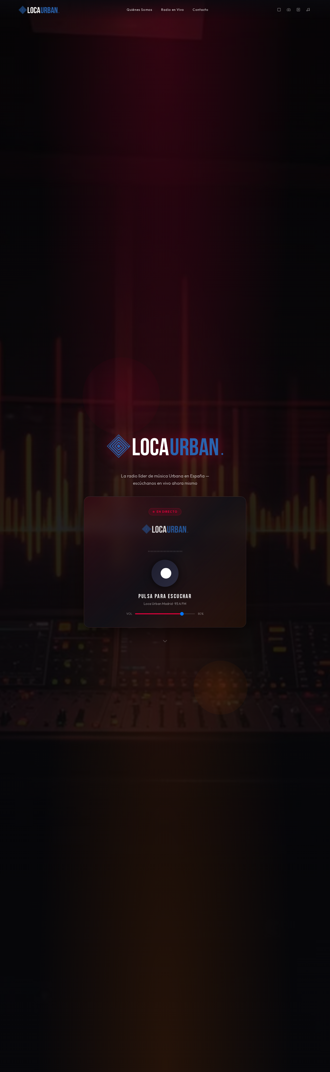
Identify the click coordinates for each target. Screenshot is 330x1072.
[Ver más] (165, 640)
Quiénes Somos (139, 9)
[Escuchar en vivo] (165, 573)
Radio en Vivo (172, 9)
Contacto (200, 9)
